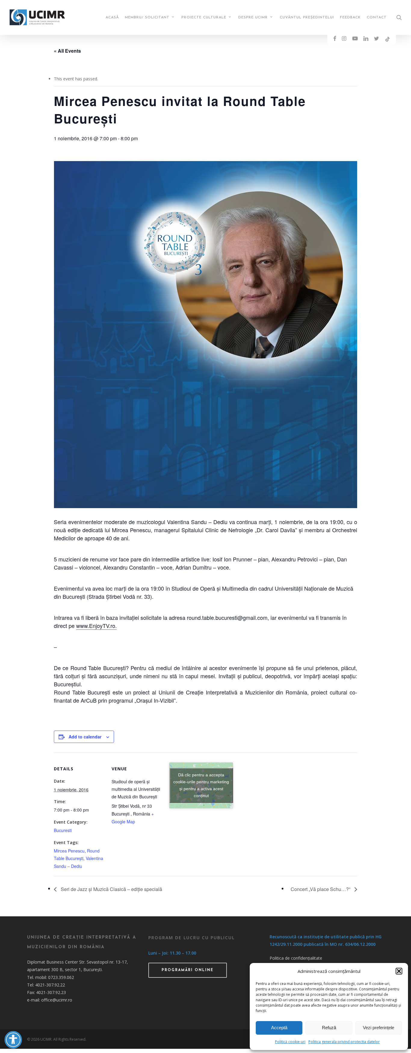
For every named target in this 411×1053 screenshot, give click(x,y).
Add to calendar (85, 737)
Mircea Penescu (69, 851)
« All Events (67, 50)
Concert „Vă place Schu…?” (321, 889)
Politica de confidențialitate (296, 958)
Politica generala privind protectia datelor (344, 1041)
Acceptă (279, 1027)
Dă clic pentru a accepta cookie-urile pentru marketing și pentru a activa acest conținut (201, 785)
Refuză (329, 1027)
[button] (399, 971)
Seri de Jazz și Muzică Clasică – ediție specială (111, 889)
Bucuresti (63, 830)
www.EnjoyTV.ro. (96, 625)
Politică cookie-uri (290, 1041)
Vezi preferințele (378, 1027)
